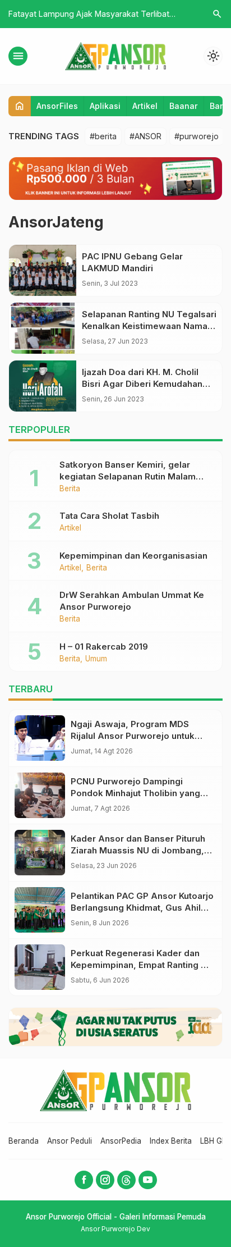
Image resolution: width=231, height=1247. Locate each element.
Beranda (23, 1140)
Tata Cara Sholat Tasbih (109, 515)
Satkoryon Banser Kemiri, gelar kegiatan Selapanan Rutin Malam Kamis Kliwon (127, 476)
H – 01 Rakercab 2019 (103, 646)
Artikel (145, 106)
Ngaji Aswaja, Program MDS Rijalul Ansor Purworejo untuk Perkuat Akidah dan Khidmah (133, 736)
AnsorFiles (57, 106)
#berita (103, 136)
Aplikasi (105, 106)
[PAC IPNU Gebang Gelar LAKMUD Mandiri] (42, 270)
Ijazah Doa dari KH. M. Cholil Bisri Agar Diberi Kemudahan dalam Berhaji (142, 384)
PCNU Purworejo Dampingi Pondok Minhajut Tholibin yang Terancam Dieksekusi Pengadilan (141, 793)
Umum (96, 659)
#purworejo (196, 136)
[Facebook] (84, 1180)
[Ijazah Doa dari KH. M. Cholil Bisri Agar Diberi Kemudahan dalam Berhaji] (42, 386)
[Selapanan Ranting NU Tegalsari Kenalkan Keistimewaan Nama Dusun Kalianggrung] (42, 328)
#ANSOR (145, 136)
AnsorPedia (120, 1140)
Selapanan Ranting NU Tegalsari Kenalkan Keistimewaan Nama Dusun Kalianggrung (149, 326)
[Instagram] (105, 1180)
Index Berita (171, 1140)
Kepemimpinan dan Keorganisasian (133, 555)
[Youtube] (147, 1180)
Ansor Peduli (69, 1140)
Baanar (183, 106)
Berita (69, 489)
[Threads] (126, 1180)
